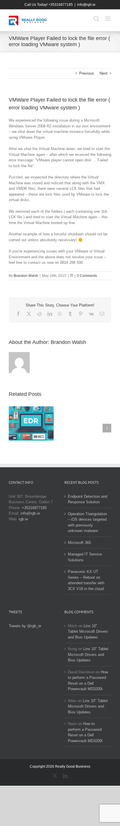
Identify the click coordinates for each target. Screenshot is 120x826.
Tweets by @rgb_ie (25, 626)
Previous (86, 73)
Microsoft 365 (79, 542)
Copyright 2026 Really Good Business (60, 766)
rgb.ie (23, 519)
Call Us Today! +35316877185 (48, 5)
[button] (13, 428)
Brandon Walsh (26, 276)
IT (71, 276)
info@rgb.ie (86, 5)
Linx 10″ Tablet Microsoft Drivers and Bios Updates (88, 631)
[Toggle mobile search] (96, 19)
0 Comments (87, 276)
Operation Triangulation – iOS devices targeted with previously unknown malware (87, 522)
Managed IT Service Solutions (85, 557)
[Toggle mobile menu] (108, 19)
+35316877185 (34, 508)
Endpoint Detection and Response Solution (87, 499)
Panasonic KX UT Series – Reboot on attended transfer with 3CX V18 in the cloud (86, 580)
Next (103, 73)
